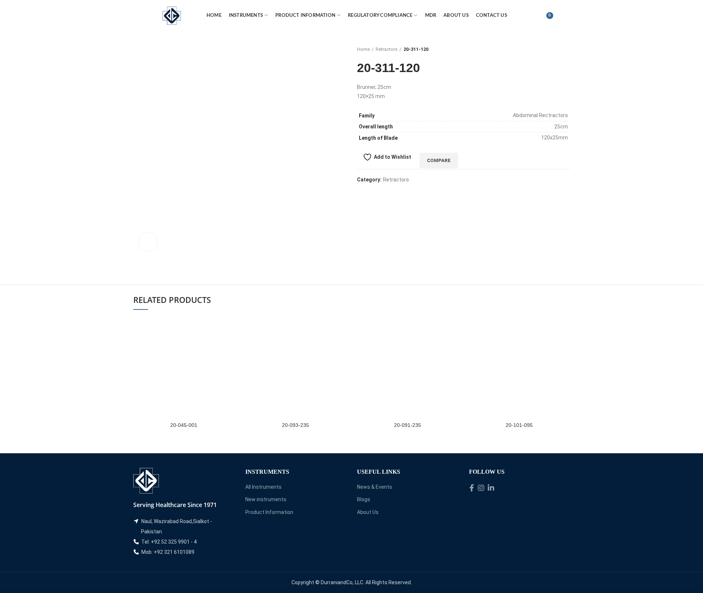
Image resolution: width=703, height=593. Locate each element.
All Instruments (263, 487)
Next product (566, 49)
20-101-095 (519, 425)
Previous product (551, 49)
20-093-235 (295, 425)
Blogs (363, 499)
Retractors (387, 49)
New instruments (265, 499)
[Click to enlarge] (148, 242)
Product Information (269, 512)
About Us (368, 512)
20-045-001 (183, 425)
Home (363, 49)
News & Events (374, 487)
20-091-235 (407, 425)
